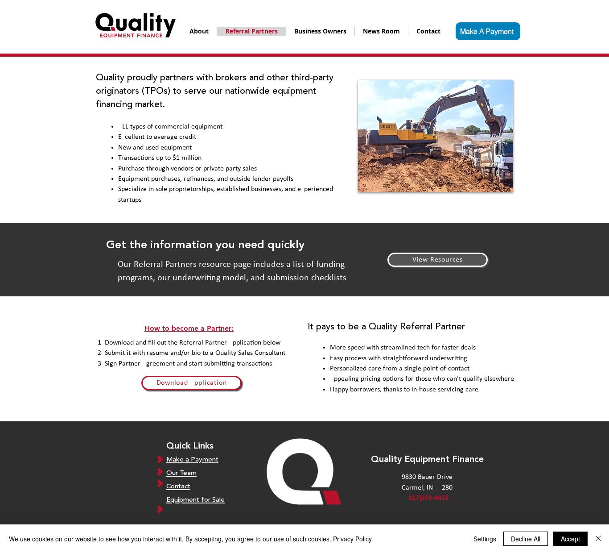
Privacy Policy (352, 538)
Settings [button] (484, 538)
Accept (570, 538)
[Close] (598, 539)
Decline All (525, 538)
